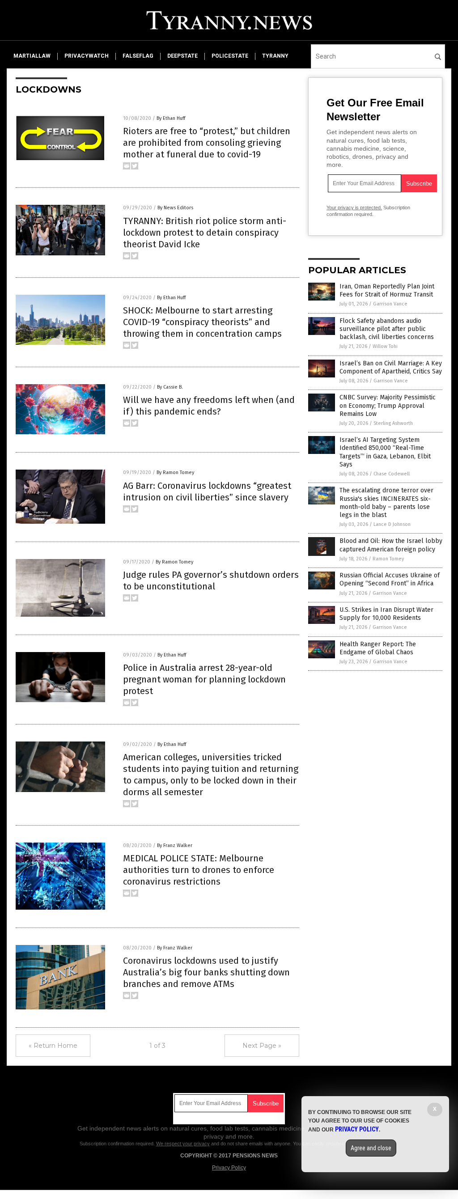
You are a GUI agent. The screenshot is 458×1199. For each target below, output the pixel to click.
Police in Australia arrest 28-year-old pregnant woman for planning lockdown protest (204, 679)
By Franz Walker (174, 845)
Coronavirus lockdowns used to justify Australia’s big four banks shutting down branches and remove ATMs (206, 972)
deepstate (182, 56)
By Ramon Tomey (175, 472)
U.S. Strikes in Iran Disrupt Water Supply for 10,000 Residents (386, 614)
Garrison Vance (390, 304)
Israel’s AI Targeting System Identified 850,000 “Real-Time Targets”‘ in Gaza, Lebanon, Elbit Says (385, 452)
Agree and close (371, 1148)
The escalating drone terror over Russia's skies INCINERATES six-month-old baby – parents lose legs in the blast (386, 503)
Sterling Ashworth (393, 423)
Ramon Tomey (388, 559)
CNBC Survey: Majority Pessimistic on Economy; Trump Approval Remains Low (387, 405)
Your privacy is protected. (354, 207)
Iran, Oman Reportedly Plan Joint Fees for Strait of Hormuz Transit (386, 290)
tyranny (275, 56)
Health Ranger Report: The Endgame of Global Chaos (377, 648)
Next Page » (261, 1046)
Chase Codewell (391, 474)
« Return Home (53, 1046)
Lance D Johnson (392, 524)
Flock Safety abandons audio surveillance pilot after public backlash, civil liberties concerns (386, 329)
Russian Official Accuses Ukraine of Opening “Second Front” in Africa (389, 579)
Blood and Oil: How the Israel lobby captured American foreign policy (390, 545)
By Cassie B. (170, 387)
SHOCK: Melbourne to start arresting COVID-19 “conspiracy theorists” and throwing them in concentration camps (202, 322)
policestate (230, 56)
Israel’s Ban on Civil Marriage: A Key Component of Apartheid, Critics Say (390, 367)
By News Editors (175, 208)
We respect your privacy (183, 1143)
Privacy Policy (229, 1168)
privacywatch (86, 56)
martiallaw (32, 56)
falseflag (138, 56)
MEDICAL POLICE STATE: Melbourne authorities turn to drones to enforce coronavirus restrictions (198, 870)
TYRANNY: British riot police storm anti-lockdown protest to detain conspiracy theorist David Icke (204, 233)
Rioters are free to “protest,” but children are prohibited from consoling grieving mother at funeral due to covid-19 (206, 143)
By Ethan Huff (171, 118)
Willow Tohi (385, 346)
